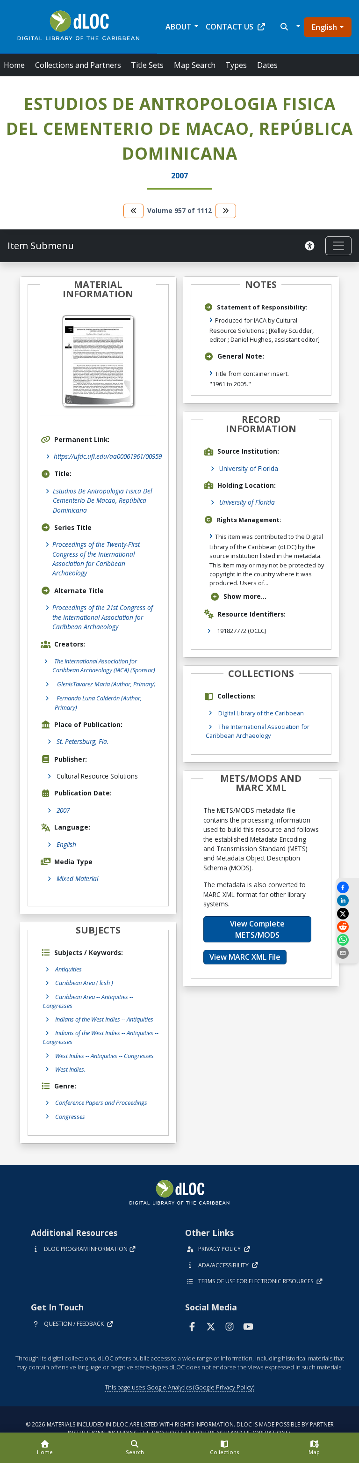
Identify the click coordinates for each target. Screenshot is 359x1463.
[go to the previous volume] (133, 211)
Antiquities (68, 969)
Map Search (194, 65)
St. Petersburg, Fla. (82, 741)
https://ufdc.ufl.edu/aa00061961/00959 (108, 456)
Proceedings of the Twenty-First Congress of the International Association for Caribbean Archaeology (96, 558)
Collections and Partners (78, 65)
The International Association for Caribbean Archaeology (257, 731)
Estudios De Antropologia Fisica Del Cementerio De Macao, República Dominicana (102, 500)
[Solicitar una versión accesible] (311, 245)
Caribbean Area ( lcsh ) (84, 982)
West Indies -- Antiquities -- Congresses (104, 1055)
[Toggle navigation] (338, 245)
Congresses (70, 1116)
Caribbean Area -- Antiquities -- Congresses (88, 1001)
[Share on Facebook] (347, 887)
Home (14, 65)
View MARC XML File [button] (244, 957)
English (324, 27)
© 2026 (180, 1428)
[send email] (347, 953)
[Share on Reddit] (347, 927)
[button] (289, 26)
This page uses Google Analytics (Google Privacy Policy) (179, 1387)
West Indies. (70, 1069)
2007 (63, 810)
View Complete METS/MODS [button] (257, 929)
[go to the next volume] (225, 211)
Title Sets (147, 65)
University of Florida (248, 468)
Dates (267, 65)
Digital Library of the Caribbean (261, 713)
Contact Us (229, 27)
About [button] (178, 27)
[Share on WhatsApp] (347, 940)
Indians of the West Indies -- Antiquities (104, 1019)
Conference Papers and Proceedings (101, 1102)
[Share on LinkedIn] (347, 900)
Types (236, 65)
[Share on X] (347, 913)
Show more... (244, 596)
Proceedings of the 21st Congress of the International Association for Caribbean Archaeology (102, 617)
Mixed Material (77, 878)
